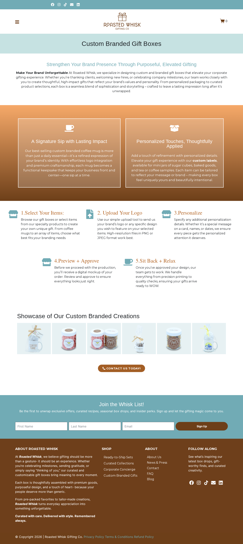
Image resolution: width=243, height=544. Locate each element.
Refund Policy (144, 537)
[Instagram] (59, 4)
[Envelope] (72, 4)
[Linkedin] (78, 4)
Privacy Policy (94, 537)
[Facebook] (52, 4)
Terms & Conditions (119, 537)
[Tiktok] (65, 4)
